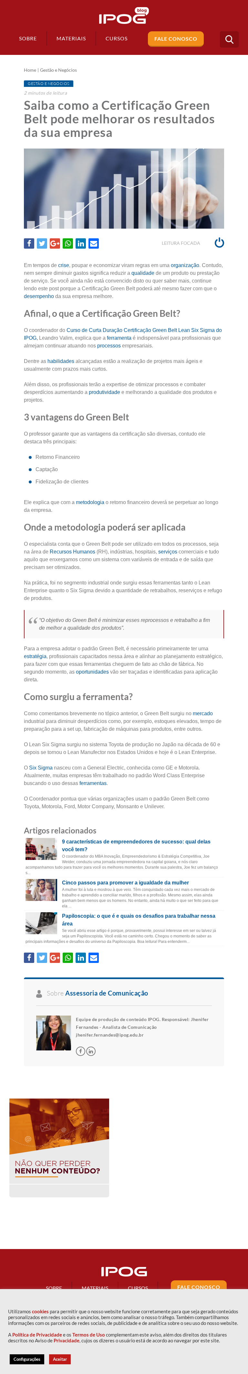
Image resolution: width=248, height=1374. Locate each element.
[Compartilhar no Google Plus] (55, 243)
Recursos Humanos (72, 551)
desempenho (39, 296)
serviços (167, 551)
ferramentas (93, 783)
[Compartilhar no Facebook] (29, 243)
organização (185, 265)
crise (63, 265)
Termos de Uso (88, 1335)
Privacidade (66, 1340)
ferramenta (119, 338)
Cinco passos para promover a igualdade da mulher (125, 882)
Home (30, 70)
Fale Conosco (175, 39)
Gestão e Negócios (58, 70)
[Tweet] (42, 243)
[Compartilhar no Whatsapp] (68, 243)
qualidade (142, 273)
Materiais (71, 38)
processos (109, 345)
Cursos (138, 1288)
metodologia (90, 502)
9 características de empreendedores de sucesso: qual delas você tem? (136, 845)
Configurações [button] (27, 1359)
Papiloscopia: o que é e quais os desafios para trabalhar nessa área (138, 919)
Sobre (28, 38)
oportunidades (92, 672)
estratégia (35, 656)
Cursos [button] (117, 38)
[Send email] (93, 243)
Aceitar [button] (60, 1359)
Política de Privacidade (37, 1335)
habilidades (60, 361)
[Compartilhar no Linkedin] (81, 243)
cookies (40, 1311)
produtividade (104, 392)
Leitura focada (181, 243)
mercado (202, 713)
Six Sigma (40, 767)
